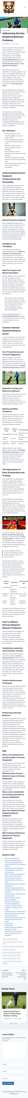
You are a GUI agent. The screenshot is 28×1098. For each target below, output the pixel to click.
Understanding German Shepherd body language (12, 962)
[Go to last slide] (4, 1007)
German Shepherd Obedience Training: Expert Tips (21, 975)
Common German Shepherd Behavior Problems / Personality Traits (14, 880)
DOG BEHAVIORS (6, 30)
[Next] (24, 1007)
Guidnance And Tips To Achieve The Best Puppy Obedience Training (12, 1014)
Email (5, 1071)
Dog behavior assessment (9, 949)
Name (5, 1064)
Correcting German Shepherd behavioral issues (12, 943)
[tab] (12, 1023)
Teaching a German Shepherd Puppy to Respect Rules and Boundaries (13, 933)
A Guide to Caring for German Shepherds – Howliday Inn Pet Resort (13, 907)
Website (5, 1078)
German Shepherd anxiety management (12, 952)
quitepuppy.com (7, 43)
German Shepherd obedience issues (11, 958)
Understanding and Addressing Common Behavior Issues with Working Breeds (14, 870)
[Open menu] (25, 7)
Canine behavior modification (10, 939)
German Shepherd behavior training (11, 955)
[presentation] (14, 1000)
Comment (5, 1040)
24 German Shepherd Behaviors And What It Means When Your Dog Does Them (15, 889)
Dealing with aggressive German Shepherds (13, 946)
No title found (9, 923)
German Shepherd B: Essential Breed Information (7, 974)
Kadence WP (15, 1093)
